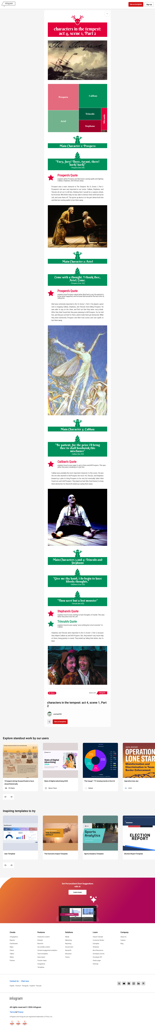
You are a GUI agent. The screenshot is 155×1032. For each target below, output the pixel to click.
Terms (12, 1012)
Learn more (77, 892)
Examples (96, 943)
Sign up (149, 4)
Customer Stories (98, 940)
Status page (97, 960)
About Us (123, 937)
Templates (40, 967)
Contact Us (14, 981)
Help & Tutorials (98, 937)
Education (68, 954)
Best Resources (98, 950)
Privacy (20, 1012)
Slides (12, 957)
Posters (12, 960)
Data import (41, 957)
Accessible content (43, 947)
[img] (63, 97)
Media (67, 937)
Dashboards (14, 943)
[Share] (49, 721)
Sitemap (95, 964)
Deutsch (18, 986)
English (12, 986)
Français (38, 986)
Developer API (97, 957)
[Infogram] (8, 4)
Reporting (68, 943)
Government (69, 947)
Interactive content (43, 937)
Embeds (40, 940)
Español (32, 986)
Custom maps (42, 960)
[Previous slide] (5, 797)
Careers (123, 940)
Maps (11, 947)
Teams (67, 957)
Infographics (14, 937)
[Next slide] (11, 797)
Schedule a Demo (98, 954)
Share (52, 693)
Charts (12, 950)
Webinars (96, 947)
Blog (121, 943)
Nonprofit (68, 950)
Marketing (68, 940)
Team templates (42, 954)
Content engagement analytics (47, 950)
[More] (107, 13)
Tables (12, 954)
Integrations (41, 964)
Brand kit (40, 943)
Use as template (136, 4)
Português (25, 986)
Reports (12, 940)
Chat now (25, 981)
